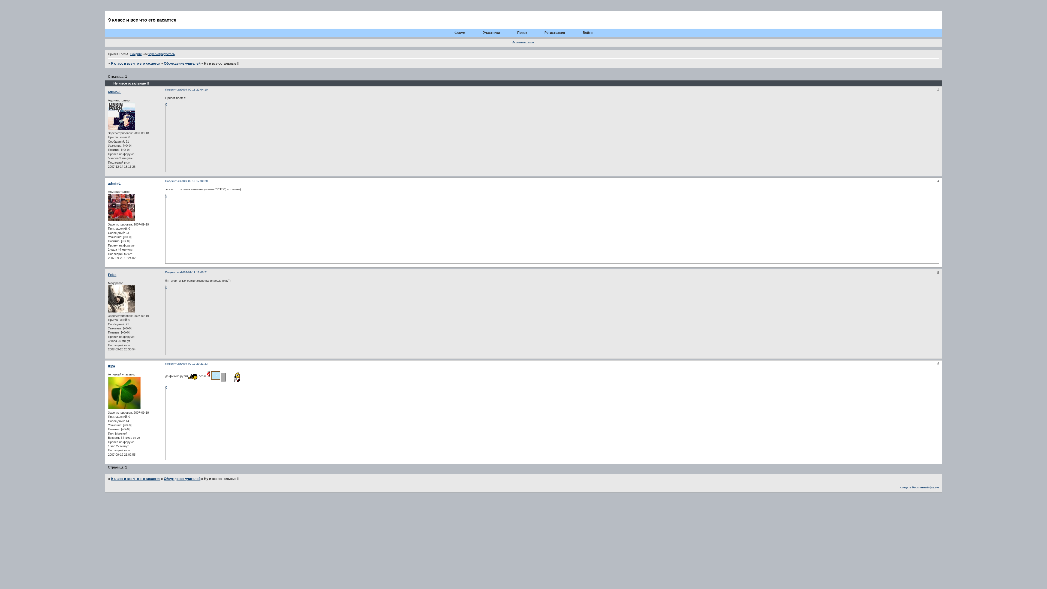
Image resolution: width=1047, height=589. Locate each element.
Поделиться (173, 89)
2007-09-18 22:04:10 (194, 89)
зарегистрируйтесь (161, 54)
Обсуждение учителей (182, 63)
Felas (112, 275)
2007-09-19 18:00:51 (194, 272)
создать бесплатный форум (919, 487)
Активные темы (523, 42)
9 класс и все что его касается (135, 63)
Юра (111, 366)
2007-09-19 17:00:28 (194, 180)
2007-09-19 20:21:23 (194, 363)
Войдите (136, 54)
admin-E (114, 92)
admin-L (114, 183)
